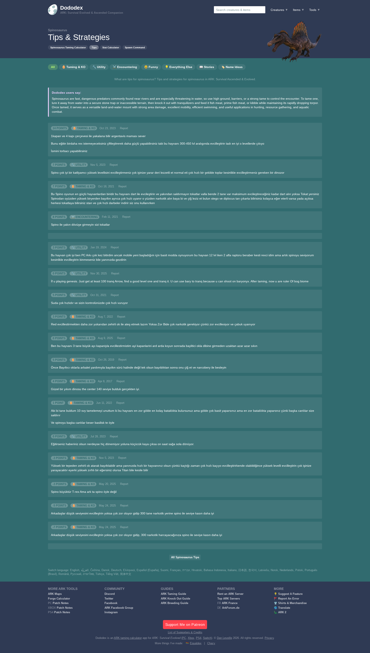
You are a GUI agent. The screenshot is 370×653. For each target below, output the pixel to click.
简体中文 (125, 574)
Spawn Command (135, 47)
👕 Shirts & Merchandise (290, 603)
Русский (75, 574)
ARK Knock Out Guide (175, 598)
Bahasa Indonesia (215, 570)
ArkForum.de (230, 607)
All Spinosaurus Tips (185, 557)
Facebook (110, 603)
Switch (207, 638)
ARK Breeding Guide (174, 603)
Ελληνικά (129, 570)
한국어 (252, 570)
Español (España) (148, 570)
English (74, 570)
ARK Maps (55, 593)
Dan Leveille (224, 638)
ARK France (229, 603)
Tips (94, 47)
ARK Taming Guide (173, 593)
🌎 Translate (282, 607)
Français (175, 570)
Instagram (111, 612)
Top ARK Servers (228, 598)
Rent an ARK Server (230, 593)
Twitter (108, 598)
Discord (109, 593)
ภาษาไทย (88, 574)
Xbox (191, 638)
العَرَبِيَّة (85, 570)
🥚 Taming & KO (84, 128)
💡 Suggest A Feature (288, 593)
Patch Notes (61, 603)
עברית (186, 570)
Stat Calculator (110, 47)
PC (184, 638)
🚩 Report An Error (286, 598)
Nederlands (287, 570)
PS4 (198, 638)
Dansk (105, 570)
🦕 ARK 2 (280, 612)
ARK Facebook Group (118, 607)
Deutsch (116, 570)
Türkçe (99, 574)
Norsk (274, 570)
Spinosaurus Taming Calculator (68, 47)
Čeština (95, 570)
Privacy (269, 638)
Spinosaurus (57, 30)
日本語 (242, 570)
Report (124, 128)
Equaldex (195, 643)
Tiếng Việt (112, 574)
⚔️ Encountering (84, 216)
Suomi (164, 570)
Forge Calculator (59, 598)
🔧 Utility (78, 164)
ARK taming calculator (128, 638)
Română (63, 574)
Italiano (232, 570)
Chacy (211, 643)
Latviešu (263, 570)
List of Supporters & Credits (185, 632)
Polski (299, 570)
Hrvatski (197, 570)
